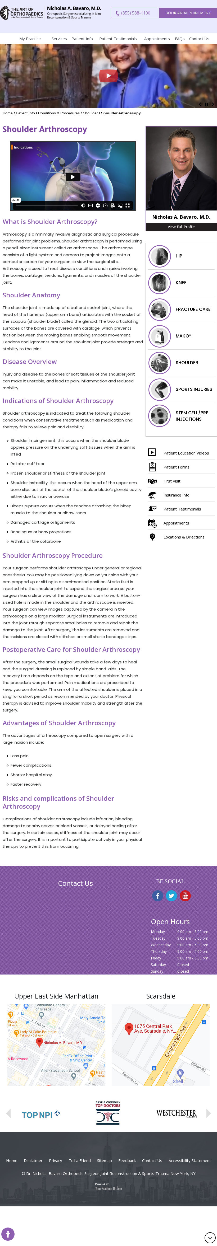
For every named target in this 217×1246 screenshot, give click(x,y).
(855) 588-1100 (135, 13)
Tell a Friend (80, 1160)
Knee (181, 282)
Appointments (157, 38)
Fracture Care (193, 309)
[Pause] (206, 103)
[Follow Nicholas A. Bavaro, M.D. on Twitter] (171, 895)
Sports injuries (194, 389)
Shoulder (90, 113)
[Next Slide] (213, 103)
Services (59, 38)
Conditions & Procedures (59, 113)
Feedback (127, 1160)
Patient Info (82, 38)
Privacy (55, 1160)
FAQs (180, 38)
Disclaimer (33, 1160)
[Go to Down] (210, 1238)
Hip (179, 255)
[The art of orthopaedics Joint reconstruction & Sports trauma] (22, 13)
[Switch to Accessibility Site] (8, 1234)
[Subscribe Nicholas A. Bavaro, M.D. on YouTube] (185, 895)
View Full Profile (181, 226)
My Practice (30, 38)
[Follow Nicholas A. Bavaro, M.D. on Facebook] (157, 895)
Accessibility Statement (190, 1160)
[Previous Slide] (199, 103)
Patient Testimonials (118, 38)
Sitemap (104, 1160)
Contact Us (199, 38)
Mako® (184, 335)
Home (5, 38)
